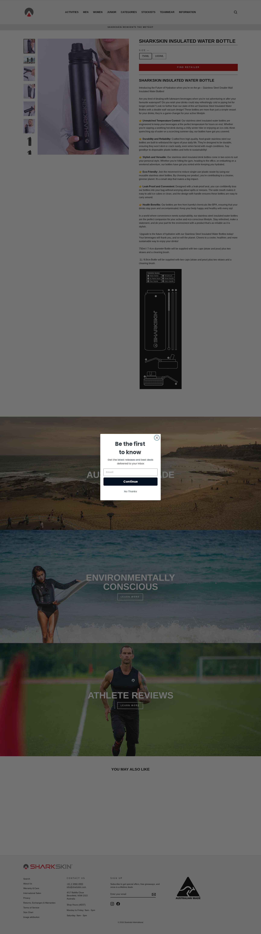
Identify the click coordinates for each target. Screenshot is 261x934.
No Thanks (130, 491)
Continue (130, 481)
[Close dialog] (157, 437)
